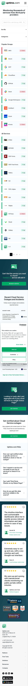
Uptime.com (5, 631)
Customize (13, 354)
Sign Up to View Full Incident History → (14, 375)
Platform (4, 653)
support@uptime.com (8, 642)
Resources (5, 664)
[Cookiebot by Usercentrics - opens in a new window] (19, 325)
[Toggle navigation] (25, 3)
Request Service (14, 283)
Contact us (7, 278)
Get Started (14, 408)
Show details (19, 344)
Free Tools (5, 656)
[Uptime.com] (4, 626)
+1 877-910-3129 (7, 640)
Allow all (14, 349)
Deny (14, 359)
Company (5, 668)
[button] (14, 457)
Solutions (5, 660)
